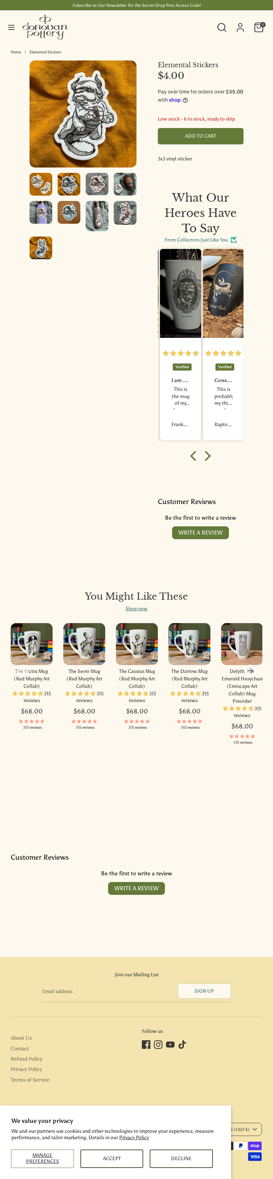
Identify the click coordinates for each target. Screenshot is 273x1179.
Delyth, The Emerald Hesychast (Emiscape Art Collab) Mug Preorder (242, 686)
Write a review (200, 532)
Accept (112, 1159)
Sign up (204, 991)
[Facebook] (146, 1044)
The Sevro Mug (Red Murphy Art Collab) (84, 678)
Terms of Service (30, 1080)
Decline (181, 1159)
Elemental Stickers (45, 52)
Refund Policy (26, 1059)
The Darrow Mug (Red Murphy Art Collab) (189, 678)
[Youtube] (170, 1044)
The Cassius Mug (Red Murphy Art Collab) (137, 678)
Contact (20, 1048)
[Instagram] (158, 1044)
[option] (83, 116)
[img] (181, 353)
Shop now (136, 609)
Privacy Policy (134, 1138)
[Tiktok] (182, 1044)
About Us (21, 1038)
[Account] (240, 24)
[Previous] (22, 670)
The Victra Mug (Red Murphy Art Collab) (32, 678)
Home (16, 52)
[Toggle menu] (11, 27)
